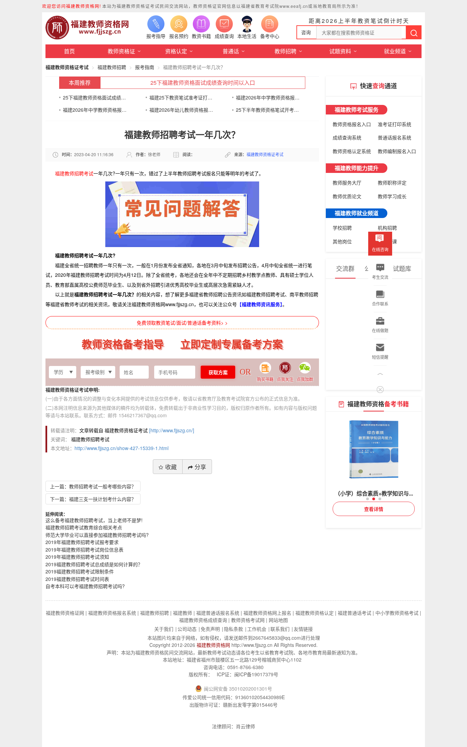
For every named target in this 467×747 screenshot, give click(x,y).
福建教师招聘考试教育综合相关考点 (83, 527)
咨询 (306, 32)
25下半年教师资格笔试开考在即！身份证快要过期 (268, 109)
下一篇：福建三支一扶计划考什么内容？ (93, 498)
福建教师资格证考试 (67, 67)
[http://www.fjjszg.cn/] (171, 430)
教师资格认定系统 (352, 151)
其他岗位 (342, 241)
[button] (367, 499)
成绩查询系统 (347, 137)
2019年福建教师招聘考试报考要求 (82, 542)
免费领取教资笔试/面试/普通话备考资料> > (182, 322)
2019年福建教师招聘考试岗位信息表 (84, 549)
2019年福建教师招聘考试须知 (77, 556)
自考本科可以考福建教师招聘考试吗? (85, 586)
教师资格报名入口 (352, 124)
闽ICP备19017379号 (256, 674)
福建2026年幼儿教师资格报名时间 (181, 109)
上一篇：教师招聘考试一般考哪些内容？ (93, 486)
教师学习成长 (392, 196)
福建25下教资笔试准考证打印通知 (181, 97)
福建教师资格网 (213, 644)
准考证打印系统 (394, 124)
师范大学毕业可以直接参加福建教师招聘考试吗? (97, 534)
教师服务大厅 (347, 182)
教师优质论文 (347, 196)
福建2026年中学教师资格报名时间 (268, 97)
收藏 (171, 466)
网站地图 (278, 619)
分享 (200, 466)
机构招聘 (387, 227)
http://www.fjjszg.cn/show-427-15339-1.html (122, 448)
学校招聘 (342, 227)
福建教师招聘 (111, 67)
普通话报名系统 (394, 137)
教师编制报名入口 (397, 151)
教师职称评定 (392, 182)
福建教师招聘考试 (74, 173)
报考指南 (144, 67)
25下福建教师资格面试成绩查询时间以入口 (202, 82)
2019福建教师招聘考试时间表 (77, 578)
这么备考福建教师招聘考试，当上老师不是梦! (94, 520)
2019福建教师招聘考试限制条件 (79, 571)
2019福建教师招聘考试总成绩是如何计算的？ (94, 564)
